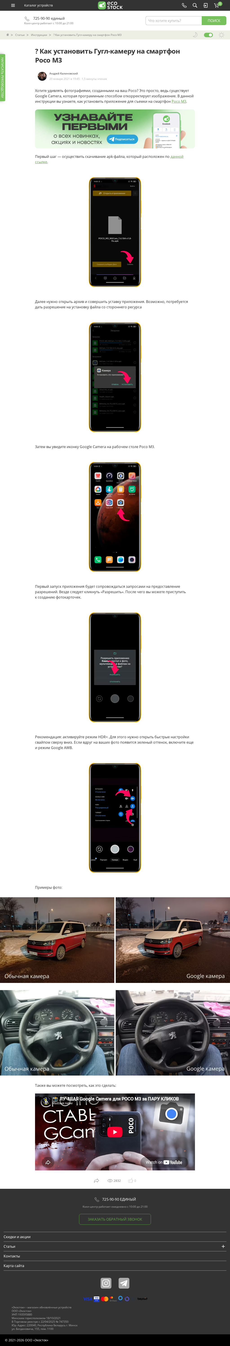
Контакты (12, 1256)
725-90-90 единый (48, 18)
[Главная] (8, 35)
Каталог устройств (38, 5)
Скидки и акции (17, 1236)
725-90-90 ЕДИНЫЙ (118, 1199)
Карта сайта (14, 1265)
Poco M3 (179, 101)
